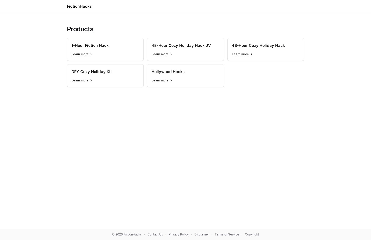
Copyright (252, 234)
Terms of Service (227, 234)
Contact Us (155, 234)
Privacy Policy (179, 234)
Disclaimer (202, 234)
